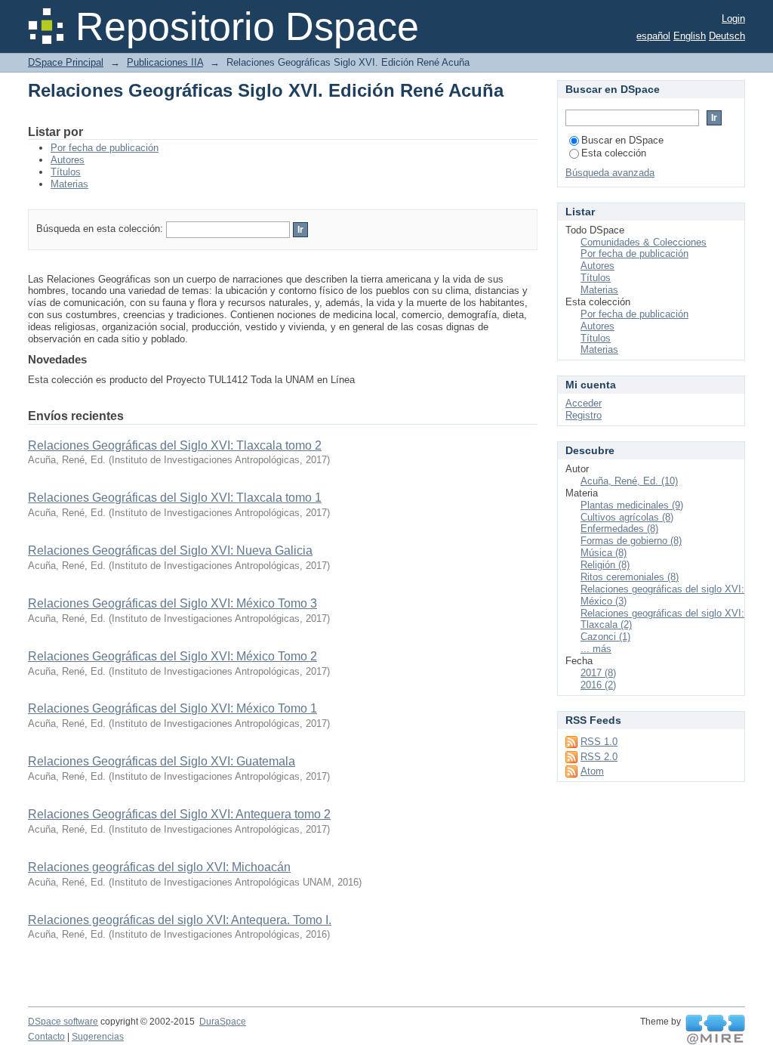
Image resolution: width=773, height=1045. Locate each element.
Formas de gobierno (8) (631, 540)
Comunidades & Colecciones (644, 242)
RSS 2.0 (599, 756)
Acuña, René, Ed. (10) (629, 481)
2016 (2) (598, 685)
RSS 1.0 (599, 741)
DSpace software (63, 1021)
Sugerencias (98, 1036)
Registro (583, 415)
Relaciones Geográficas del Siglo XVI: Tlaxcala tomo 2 (175, 445)
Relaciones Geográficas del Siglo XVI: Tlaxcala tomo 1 (175, 497)
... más (596, 648)
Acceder (583, 403)
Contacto (46, 1036)
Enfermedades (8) (619, 528)
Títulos (66, 172)
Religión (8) (605, 564)
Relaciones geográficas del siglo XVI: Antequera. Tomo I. (179, 920)
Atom (592, 771)
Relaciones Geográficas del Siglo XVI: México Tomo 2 (172, 656)
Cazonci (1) (605, 636)
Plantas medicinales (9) (632, 505)
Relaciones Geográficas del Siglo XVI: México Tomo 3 (172, 603)
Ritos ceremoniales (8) (630, 577)
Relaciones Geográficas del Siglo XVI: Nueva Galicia (170, 550)
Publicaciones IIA (165, 62)
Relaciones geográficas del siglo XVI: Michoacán (159, 867)
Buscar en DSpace (622, 140)
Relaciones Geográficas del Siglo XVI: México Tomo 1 (172, 708)
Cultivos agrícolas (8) (627, 517)
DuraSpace (222, 1021)
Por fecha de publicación (105, 147)
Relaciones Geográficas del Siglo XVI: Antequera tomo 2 (179, 814)
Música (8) (604, 552)
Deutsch (727, 36)
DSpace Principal (65, 62)
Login (733, 18)
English (689, 36)
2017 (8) (598, 673)
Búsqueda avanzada (609, 172)
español (653, 36)
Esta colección (613, 153)
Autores (68, 159)
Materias (69, 184)
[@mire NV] (715, 1030)
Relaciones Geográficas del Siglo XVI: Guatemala (161, 761)
